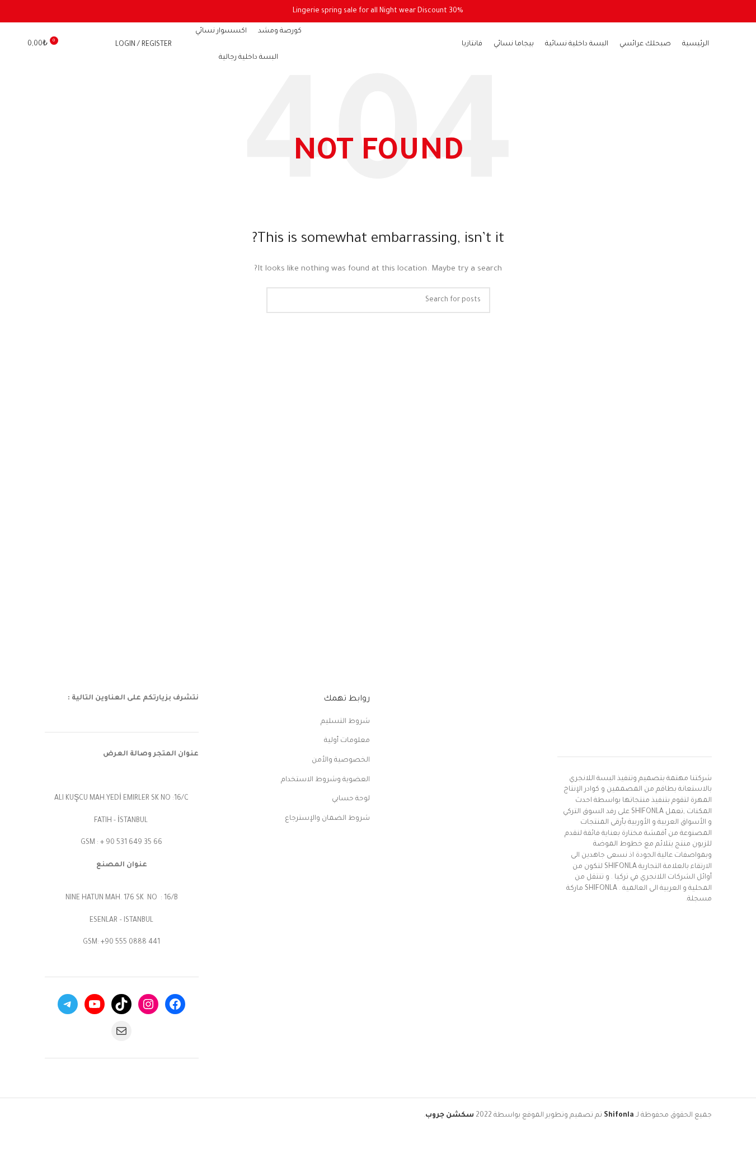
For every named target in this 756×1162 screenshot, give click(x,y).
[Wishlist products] (79, 45)
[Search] (100, 45)
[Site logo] (378, 45)
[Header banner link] (378, 11)
